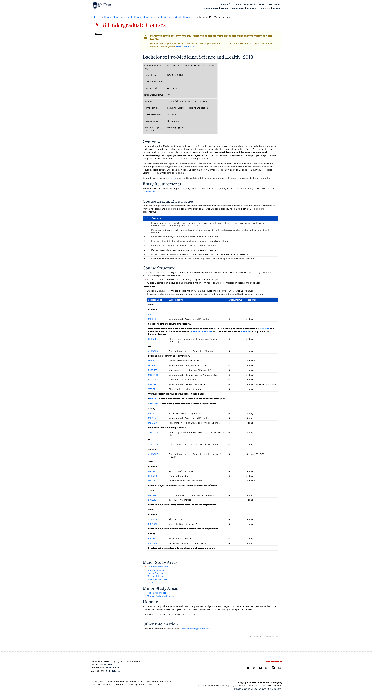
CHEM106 (246, 331)
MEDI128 (152, 423)
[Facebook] (248, 668)
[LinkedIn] (273, 668)
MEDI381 (152, 524)
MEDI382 (152, 543)
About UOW (238, 8)
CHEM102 (153, 432)
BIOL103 (152, 413)
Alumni (276, 8)
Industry (265, 8)
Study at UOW (211, 8)
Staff (261, 4)
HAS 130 (152, 360)
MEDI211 (152, 480)
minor (173, 178)
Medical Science (155, 576)
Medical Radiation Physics (160, 596)
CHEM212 (153, 476)
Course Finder (150, 191)
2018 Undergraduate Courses (175, 17)
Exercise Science (155, 570)
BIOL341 (152, 538)
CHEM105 (207, 331)
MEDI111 (152, 319)
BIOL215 (152, 500)
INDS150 (152, 365)
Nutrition (151, 582)
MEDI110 (152, 314)
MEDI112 (152, 418)
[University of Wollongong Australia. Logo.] (103, 5)
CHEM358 (153, 519)
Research (252, 8)
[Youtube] (260, 667)
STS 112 (151, 389)
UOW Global (274, 4)
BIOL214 (152, 495)
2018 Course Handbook (141, 17)
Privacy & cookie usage (245, 688)
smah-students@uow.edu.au (195, 628)
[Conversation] (279, 667)
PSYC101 (152, 384)
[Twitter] (254, 668)
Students (244, 4)
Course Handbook (114, 17)
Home (97, 17)
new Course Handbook (187, 46)
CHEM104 (196, 331)
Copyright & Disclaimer (270, 688)
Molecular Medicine (157, 579)
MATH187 (152, 370)
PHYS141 (152, 379)
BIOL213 (152, 471)
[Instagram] (266, 668)
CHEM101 (265, 328)
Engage (225, 8)
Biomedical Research (158, 566)
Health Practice (155, 573)
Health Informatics (156, 593)
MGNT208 (153, 375)
